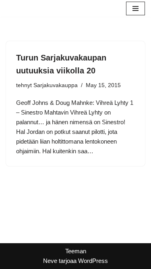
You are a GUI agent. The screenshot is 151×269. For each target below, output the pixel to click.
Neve (50, 260)
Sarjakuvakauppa (55, 85)
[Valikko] (135, 8)
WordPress (93, 260)
